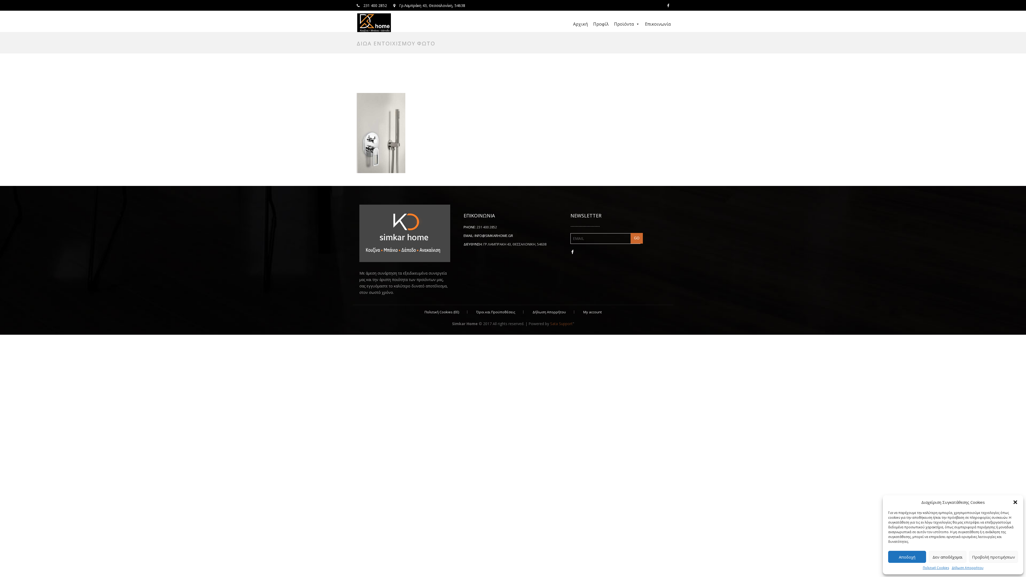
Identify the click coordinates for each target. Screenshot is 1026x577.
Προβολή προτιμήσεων (993, 557)
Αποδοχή (907, 557)
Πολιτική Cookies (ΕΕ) (442, 312)
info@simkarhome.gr (494, 235)
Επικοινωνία (658, 24)
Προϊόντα (624, 24)
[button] (1015, 502)
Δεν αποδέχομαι (947, 557)
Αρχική (580, 24)
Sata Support (561, 323)
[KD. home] (374, 22)
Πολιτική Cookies (936, 568)
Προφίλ (601, 24)
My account (592, 312)
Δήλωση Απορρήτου (968, 568)
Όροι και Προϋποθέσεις (495, 312)
